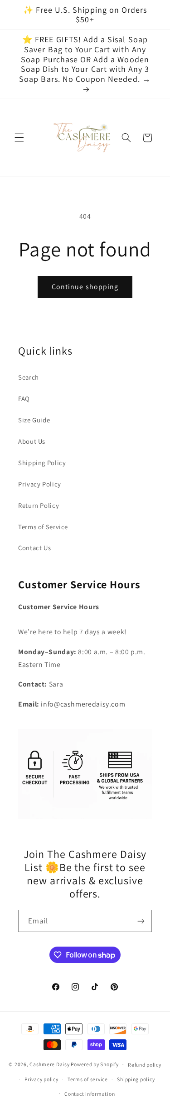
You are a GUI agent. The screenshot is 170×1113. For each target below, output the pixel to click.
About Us (31, 441)
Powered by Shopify (94, 1064)
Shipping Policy (42, 462)
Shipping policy (136, 1079)
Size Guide (34, 420)
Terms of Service (43, 526)
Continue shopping (85, 286)
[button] (19, 137)
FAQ (24, 398)
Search (28, 377)
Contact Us (34, 547)
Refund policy (144, 1064)
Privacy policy (41, 1079)
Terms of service (88, 1079)
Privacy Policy (39, 484)
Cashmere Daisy (49, 1064)
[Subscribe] (141, 921)
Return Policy (38, 505)
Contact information (89, 1093)
